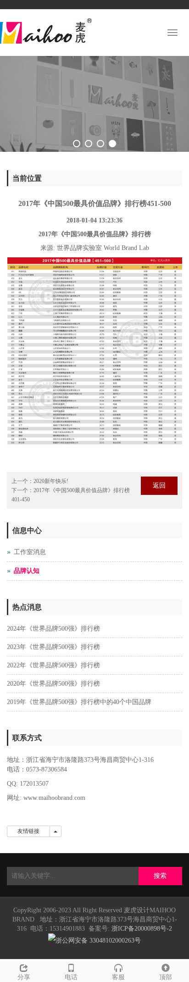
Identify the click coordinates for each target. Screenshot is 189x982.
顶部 (165, 977)
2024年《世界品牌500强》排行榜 (53, 628)
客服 (118, 977)
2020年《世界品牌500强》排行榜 (53, 683)
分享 (23, 977)
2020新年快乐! (50, 481)
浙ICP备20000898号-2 (141, 928)
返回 (159, 485)
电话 (71, 977)
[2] (94, 104)
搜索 (160, 875)
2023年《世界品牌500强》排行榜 (53, 647)
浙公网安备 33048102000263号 (98, 940)
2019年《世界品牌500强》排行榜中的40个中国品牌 (79, 702)
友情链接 (28, 831)
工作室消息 (30, 552)
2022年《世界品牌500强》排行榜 (53, 665)
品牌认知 (26, 570)
